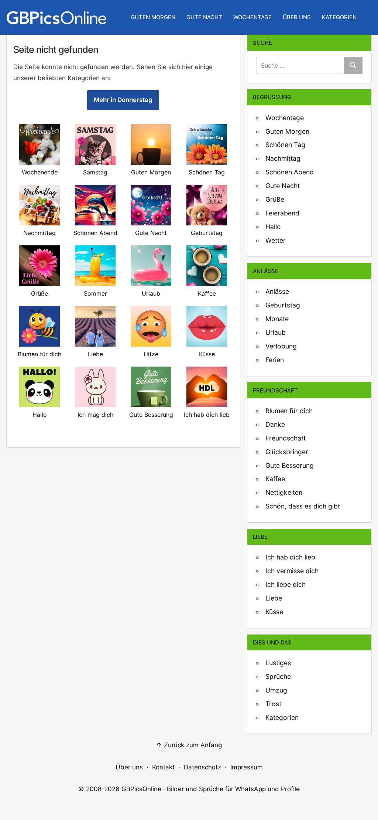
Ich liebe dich (285, 584)
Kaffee (275, 479)
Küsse (274, 612)
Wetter (275, 240)
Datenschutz (202, 767)
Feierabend (282, 213)
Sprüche (278, 676)
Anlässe (277, 291)
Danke (275, 424)
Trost (273, 704)
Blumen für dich (289, 411)
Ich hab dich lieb (290, 557)
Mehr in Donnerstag (123, 99)
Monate (277, 319)
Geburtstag (282, 305)
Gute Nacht (204, 17)
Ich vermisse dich (292, 571)
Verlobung (281, 346)
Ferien (274, 360)
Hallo (273, 227)
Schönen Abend (289, 172)
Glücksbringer (286, 452)
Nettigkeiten (283, 492)
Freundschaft (285, 438)
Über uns (297, 17)
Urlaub (275, 332)
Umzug (276, 690)
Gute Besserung (289, 465)
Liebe (273, 598)
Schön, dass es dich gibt (302, 506)
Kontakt (163, 767)
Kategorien (339, 17)
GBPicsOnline (141, 789)
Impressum (246, 767)
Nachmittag (282, 158)
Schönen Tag (285, 145)
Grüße (274, 199)
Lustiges (278, 663)
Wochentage (252, 17)
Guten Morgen (153, 17)
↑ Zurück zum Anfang (189, 745)
